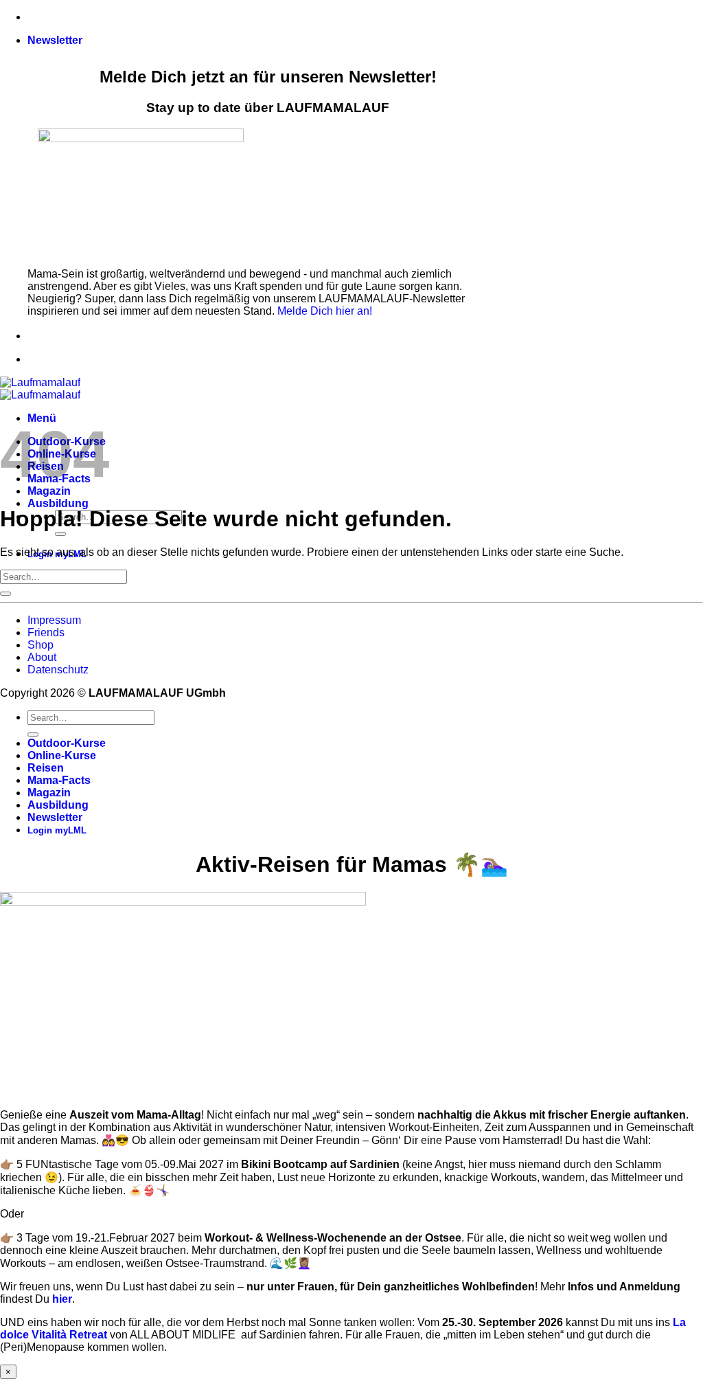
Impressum (54, 620)
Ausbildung (58, 503)
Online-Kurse (61, 755)
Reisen (45, 768)
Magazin (49, 792)
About (41, 657)
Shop (40, 645)
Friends (46, 632)
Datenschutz (58, 669)
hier (62, 1299)
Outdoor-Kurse (66, 743)
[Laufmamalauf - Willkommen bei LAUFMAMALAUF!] (40, 389)
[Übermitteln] (60, 534)
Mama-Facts (59, 780)
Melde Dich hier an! (324, 311)
